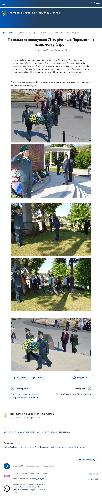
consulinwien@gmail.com (74, 447)
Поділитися (21, 378)
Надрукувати (82, 378)
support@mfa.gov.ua (38, 479)
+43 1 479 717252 (12, 432)
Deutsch (94, 479)
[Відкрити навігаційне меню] (3, 3)
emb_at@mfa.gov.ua (12, 447)
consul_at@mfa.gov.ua (54, 447)
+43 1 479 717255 (45, 432)
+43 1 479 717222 (28, 432)
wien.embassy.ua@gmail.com (33, 447)
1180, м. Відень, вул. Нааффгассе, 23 (25, 418)
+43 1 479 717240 (61, 432)
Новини (12, 33)
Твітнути (39, 378)
